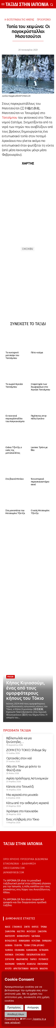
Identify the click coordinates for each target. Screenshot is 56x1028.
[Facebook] (4, 850)
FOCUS (10, 677)
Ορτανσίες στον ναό (19, 758)
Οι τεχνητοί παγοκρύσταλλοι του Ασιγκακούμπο (14, 418)
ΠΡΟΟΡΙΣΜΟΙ (44, 19)
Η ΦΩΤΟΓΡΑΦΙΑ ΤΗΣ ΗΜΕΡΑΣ (19, 19)
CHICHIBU (27, 249)
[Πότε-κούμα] (40, 340)
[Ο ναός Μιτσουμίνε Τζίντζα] (40, 498)
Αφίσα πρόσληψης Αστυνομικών (27, 778)
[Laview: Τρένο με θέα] (40, 435)
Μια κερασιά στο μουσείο (22, 794)
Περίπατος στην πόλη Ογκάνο (39, 417)
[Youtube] (15, 850)
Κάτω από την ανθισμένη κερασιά (27, 803)
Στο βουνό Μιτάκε (14, 478)
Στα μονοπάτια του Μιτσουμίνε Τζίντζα (15, 511)
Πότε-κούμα (37, 352)
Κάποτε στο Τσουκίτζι (20, 786)
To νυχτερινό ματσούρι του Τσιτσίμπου (12, 355)
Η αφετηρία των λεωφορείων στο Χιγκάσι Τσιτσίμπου (40, 387)
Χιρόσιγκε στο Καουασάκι (22, 811)
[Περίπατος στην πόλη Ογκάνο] (40, 403)
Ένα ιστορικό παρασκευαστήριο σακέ (40, 481)
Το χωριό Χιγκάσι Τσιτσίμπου (14, 385)
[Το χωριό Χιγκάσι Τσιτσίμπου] (15, 371)
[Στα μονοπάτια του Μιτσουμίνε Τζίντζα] (15, 498)
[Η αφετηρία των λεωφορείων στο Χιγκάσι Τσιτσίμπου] (40, 371)
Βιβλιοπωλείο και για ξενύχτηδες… (19, 740)
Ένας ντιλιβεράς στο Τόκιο (22, 819)
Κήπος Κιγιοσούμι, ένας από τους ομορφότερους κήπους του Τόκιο (25, 690)
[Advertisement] (28, 287)
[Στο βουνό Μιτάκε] (15, 466)
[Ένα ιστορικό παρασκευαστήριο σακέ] (40, 466)
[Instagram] (10, 850)
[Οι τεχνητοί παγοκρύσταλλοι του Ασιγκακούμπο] (15, 403)
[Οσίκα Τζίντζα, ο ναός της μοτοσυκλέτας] (15, 435)
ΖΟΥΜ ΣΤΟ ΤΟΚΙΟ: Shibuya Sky (26, 750)
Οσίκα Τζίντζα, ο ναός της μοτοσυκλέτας (13, 450)
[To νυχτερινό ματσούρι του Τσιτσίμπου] (15, 340)
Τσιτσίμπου (9, 117)
